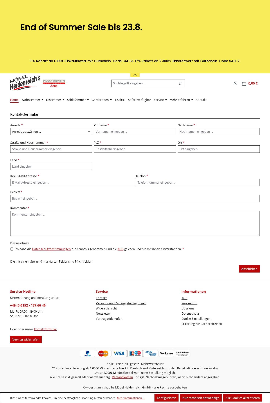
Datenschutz (190, 313)
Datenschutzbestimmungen (51, 249)
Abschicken (249, 269)
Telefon (142, 176)
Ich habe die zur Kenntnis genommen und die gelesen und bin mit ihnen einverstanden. (99, 249)
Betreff (16, 192)
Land (14, 160)
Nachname (186, 125)
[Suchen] (180, 83)
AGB (120, 249)
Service (102, 291)
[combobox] (143, 83)
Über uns (187, 308)
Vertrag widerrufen (25, 339)
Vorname (101, 125)
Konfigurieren (166, 398)
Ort (181, 143)
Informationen (193, 291)
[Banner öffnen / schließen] (135, 72)
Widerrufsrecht (106, 308)
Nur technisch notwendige (200, 398)
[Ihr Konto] (235, 83)
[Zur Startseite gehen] (37, 82)
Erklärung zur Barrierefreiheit (201, 324)
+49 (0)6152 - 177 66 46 (28, 305)
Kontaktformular (45, 329)
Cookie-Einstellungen (195, 319)
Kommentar (19, 208)
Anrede (16, 125)
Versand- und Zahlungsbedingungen (121, 303)
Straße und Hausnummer (29, 143)
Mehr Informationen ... (131, 398)
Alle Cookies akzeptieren (243, 398)
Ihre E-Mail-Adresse (24, 176)
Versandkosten (122, 377)
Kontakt (101, 298)
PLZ (97, 143)
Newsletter (103, 313)
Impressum (189, 303)
